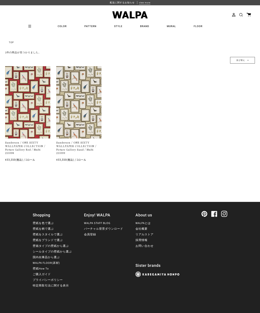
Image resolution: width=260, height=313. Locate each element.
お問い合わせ (144, 246)
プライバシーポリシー (48, 280)
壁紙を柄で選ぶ (43, 229)
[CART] (249, 14)
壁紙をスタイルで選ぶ (48, 234)
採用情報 (141, 240)
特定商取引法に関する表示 (51, 286)
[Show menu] (31, 26)
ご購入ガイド (42, 274)
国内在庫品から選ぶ (46, 257)
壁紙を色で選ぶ (43, 223)
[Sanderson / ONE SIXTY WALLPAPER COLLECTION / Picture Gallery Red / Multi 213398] (27, 102)
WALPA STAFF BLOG (97, 223)
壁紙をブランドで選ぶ (48, 240)
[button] (241, 14)
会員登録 (90, 234)
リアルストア (144, 234)
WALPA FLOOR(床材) (46, 263)
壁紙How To (41, 269)
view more (144, 2)
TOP (11, 42)
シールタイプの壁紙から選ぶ (52, 252)
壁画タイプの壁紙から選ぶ (51, 246)
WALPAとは (143, 223)
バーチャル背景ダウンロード (103, 229)
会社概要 (141, 229)
